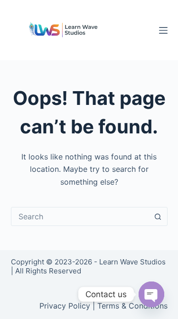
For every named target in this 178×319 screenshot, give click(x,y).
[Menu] (163, 30)
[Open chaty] (151, 294)
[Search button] (158, 216)
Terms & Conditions (132, 305)
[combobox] (80, 216)
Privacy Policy (64, 305)
